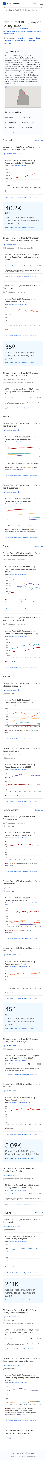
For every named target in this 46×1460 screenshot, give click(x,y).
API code (18, 197)
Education (7, 41)
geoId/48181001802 (21, 29)
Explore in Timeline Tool (30, 197)
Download (10, 197)
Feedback (35, 4)
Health (30, 38)
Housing (32, 41)
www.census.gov (10, 132)
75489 (11, 266)
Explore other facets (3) (11, 888)
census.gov (13, 165)
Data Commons (13, 4)
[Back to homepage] (4, 3)
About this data (22, 165)
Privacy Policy (31, 1457)
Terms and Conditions (17, 1457)
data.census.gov (23, 705)
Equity (38, 38)
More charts (39, 140)
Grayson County (14, 31)
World (11, 34)
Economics (20, 38)
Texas (23, 31)
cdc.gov (12, 442)
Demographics (20, 41)
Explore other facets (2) (11, 154)
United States (31, 31)
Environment (8, 43)
